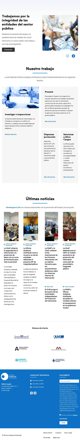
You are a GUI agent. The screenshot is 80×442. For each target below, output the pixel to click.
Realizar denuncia (10, 134)
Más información (50, 121)
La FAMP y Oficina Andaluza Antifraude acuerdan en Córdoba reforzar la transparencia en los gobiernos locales (69, 298)
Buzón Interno (47, 433)
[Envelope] (35, 393)
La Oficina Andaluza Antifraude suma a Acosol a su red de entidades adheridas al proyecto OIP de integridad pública (30, 256)
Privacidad (46, 438)
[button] (67, 56)
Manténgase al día (13, 207)
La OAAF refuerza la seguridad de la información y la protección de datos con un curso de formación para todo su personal (11, 255)
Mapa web (56, 438)
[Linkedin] (31, 393)
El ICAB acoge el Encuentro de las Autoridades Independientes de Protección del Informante (51, 295)
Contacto (58, 433)
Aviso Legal (68, 433)
